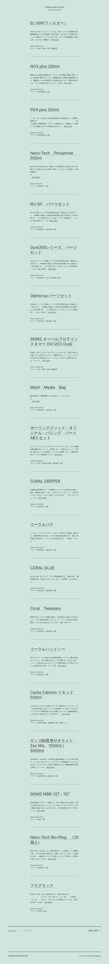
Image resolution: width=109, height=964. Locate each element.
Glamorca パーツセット (51, 295)
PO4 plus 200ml (44, 109)
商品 (48, 48)
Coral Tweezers (45, 608)
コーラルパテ (42, 524)
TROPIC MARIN (46, 463)
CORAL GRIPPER (45, 481)
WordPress (97, 956)
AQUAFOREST (41, 91)
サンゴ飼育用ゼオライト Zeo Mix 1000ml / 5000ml (53, 745)
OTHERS (40, 911)
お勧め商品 (49, 229)
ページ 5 (27, 930)
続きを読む (55, 40)
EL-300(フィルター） (49, 23)
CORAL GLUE (42, 567)
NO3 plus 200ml (44, 66)
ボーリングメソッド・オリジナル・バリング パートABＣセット (53, 432)
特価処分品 (54, 48)
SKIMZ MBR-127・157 (50, 794)
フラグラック (42, 885)
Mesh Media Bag (48, 387)
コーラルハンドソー (47, 649)
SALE (39, 48)
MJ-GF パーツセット (50, 204)
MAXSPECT (40, 186)
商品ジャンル (63, 722)
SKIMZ (44, 48)
